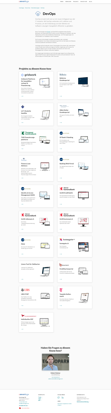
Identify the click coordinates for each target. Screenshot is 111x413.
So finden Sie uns (23, 405)
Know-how (27, 8)
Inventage (21, 8)
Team (39, 397)
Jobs (39, 400)
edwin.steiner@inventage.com (55, 379)
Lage (39, 398)
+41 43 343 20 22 (56, 377)
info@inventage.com (24, 403)
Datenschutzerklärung (83, 402)
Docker (48, 31)
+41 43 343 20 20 (23, 402)
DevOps (42, 8)
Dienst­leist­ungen (35, 8)
